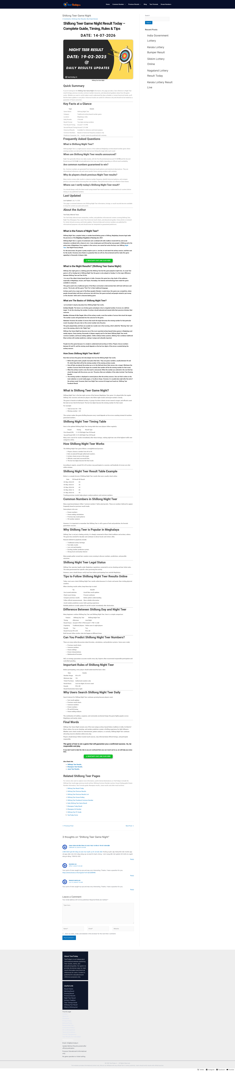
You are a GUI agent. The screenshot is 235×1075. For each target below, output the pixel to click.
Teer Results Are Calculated (71, 1037)
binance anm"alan (74, 880)
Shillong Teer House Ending (75, 797)
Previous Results (133, 4)
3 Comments (66, 19)
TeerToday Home (72, 815)
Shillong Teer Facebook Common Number (80, 800)
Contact (64, 1014)
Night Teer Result (70, 998)
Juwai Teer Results (73, 769)
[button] (125, 4)
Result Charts (68, 989)
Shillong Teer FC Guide (74, 812)
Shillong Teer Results (79, 19)
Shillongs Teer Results (74, 764)
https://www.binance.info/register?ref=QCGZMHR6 (78, 872)
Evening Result (69, 993)
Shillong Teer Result (70, 1005)
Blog (145, 4)
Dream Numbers (166, 4)
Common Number (118, 4)
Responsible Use (67, 1025)
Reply (132, 859)
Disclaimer (65, 1018)
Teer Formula (154, 4)
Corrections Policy (68, 1027)
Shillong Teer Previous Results (76, 791)
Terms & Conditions (68, 1032)
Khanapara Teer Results (74, 767)
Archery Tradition (70, 1000)
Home (108, 4)
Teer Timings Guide (70, 1002)
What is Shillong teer (71, 1007)
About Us (65, 1016)
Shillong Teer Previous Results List (78, 794)
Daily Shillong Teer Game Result (77, 803)
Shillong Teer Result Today (75, 788)
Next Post (130, 826)
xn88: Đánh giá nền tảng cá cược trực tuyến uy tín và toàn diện (89, 845)
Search (147, 15)
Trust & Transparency (69, 1034)
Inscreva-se (72, 864)
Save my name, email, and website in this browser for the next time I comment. (90, 934)
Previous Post (68, 826)
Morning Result (69, 991)
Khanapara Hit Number (74, 809)
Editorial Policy (67, 1023)
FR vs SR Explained (68, 1030)
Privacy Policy (67, 1021)
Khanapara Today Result (74, 806)
